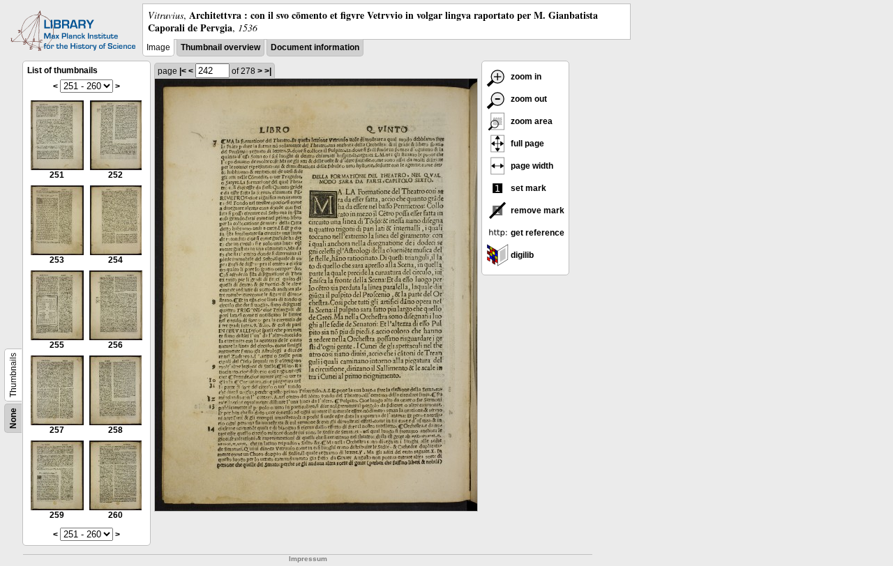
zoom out (528, 99)
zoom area (531, 121)
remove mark (536, 210)
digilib (521, 255)
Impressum (308, 559)
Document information (315, 47)
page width (531, 166)
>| (267, 71)
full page (526, 143)
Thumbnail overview (220, 47)
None (13, 418)
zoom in (525, 77)
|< (182, 71)
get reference (536, 233)
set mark (527, 188)
